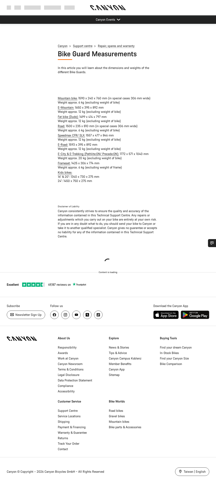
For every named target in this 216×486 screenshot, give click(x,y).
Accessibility (66, 391)
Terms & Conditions (71, 369)
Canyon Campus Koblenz (125, 358)
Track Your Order (68, 444)
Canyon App (117, 369)
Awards (63, 353)
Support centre (82, 46)
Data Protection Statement (75, 380)
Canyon (63, 46)
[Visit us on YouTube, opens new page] (76, 315)
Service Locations (69, 416)
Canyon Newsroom (70, 364)
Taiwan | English (194, 472)
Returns (63, 438)
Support (69, 7)
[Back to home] (108, 7)
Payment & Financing (72, 427)
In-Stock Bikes (169, 353)
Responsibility (67, 347)
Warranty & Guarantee (72, 433)
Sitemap (114, 375)
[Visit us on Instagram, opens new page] (65, 315)
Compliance (65, 386)
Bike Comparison (171, 364)
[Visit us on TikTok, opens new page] (98, 315)
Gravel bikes (117, 416)
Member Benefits (120, 364)
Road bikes (116, 411)
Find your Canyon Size (174, 358)
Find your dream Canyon (176, 347)
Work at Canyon (68, 358)
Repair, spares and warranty (116, 46)
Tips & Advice (118, 353)
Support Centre (68, 411)
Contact (63, 449)
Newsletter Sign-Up (28, 315)
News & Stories (119, 347)
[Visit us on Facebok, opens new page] (54, 315)
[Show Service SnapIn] (212, 243)
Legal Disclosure (68, 375)
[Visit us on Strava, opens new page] (87, 315)
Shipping (64, 422)
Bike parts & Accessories (125, 427)
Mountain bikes (119, 422)
